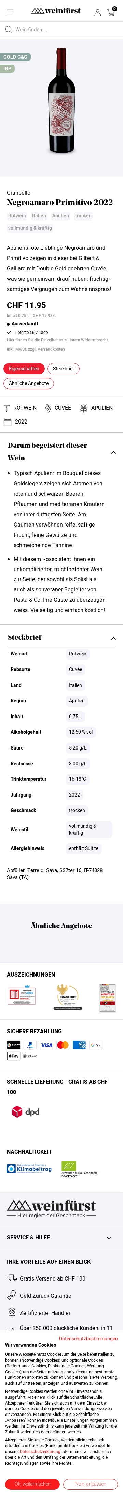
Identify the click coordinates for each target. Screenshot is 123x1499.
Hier (10, 340)
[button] (111, 12)
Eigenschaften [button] (24, 368)
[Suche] (8, 29)
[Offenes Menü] (10, 12)
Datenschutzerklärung (40, 1452)
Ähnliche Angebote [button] (29, 383)
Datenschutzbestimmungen (88, 1338)
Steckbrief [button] (63, 368)
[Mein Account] (97, 12)
